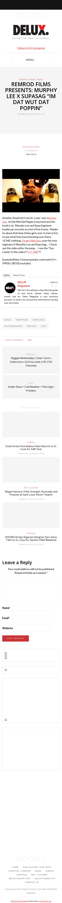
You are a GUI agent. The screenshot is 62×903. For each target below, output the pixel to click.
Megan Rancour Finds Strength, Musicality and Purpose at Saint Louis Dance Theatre (31, 493)
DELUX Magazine (31, 147)
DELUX (8, 320)
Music (33, 79)
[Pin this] (37, 121)
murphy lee (22, 320)
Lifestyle (23, 79)
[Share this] (25, 121)
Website (7, 628)
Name (6, 608)
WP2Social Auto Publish (20, 901)
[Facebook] (52, 286)
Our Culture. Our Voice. (37, 867)
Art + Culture (31, 488)
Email (6, 618)
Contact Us (32, 882)
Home (15, 867)
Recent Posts (19, 275)
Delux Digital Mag (20, 878)
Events (31, 442)
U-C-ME (32, 252)
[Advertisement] (27, 699)
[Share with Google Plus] (33, 121)
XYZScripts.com (45, 901)
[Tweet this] (29, 121)
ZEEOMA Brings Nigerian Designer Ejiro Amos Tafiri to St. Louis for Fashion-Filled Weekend (31, 538)
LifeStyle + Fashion (19, 871)
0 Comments (31, 150)
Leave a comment (13, 340)
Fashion (31, 533)
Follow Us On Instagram (31, 48)
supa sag (31, 326)
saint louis (38, 320)
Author (6, 275)
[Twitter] (56, 286)
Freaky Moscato (31, 240)
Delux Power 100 (45, 878)
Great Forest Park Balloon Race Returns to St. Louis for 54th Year (31, 448)
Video (40, 79)
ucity (43, 326)
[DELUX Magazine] (10, 287)
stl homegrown (13, 326)
